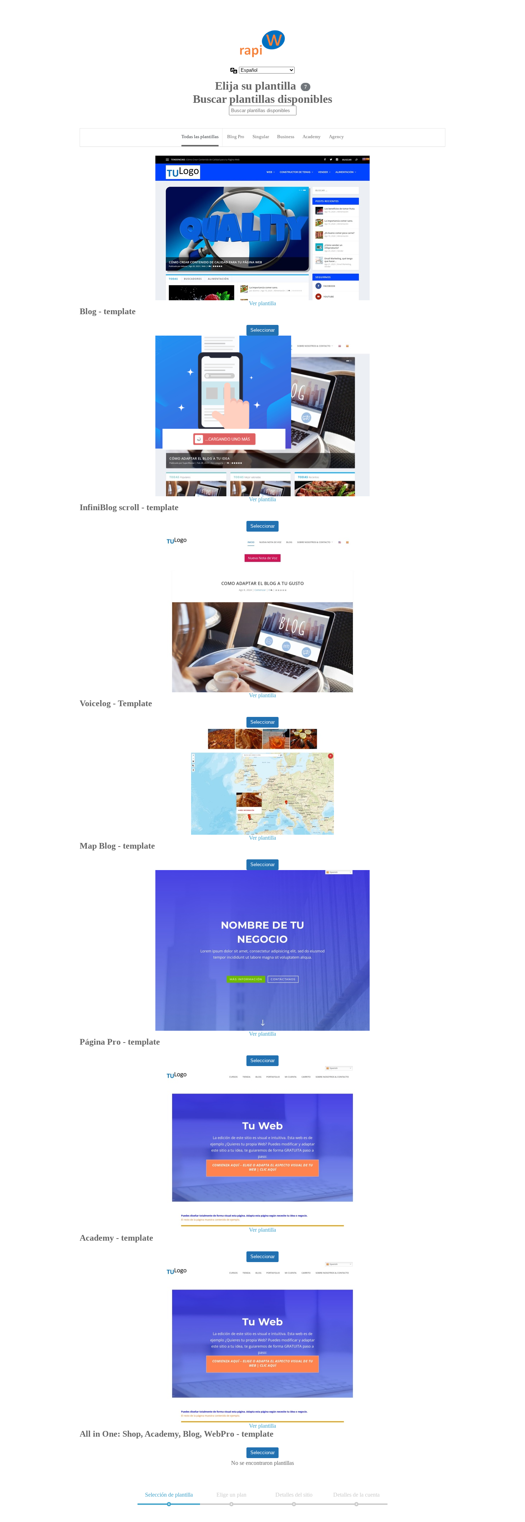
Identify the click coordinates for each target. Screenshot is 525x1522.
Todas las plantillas (200, 136)
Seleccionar (262, 330)
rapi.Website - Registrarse (263, 44)
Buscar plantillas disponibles (262, 98)
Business (285, 136)
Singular (260, 136)
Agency (336, 136)
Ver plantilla (262, 303)
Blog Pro (235, 136)
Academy (311, 136)
